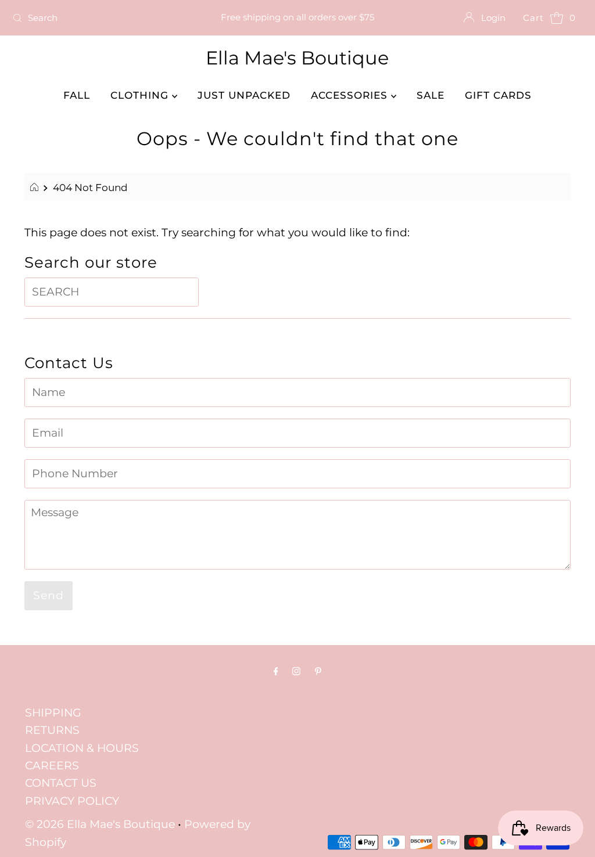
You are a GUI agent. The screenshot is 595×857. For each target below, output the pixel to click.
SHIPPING (53, 712)
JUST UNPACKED (244, 95)
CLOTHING (141, 95)
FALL (76, 95)
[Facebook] (276, 671)
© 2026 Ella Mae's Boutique (100, 824)
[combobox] (101, 18)
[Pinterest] (318, 671)
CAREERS (52, 765)
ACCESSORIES (351, 95)
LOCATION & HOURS (82, 748)
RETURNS (52, 730)
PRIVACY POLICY (72, 801)
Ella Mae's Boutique (297, 57)
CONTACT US (60, 783)
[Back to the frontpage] (35, 187)
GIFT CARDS (498, 95)
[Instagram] (296, 671)
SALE (431, 95)
